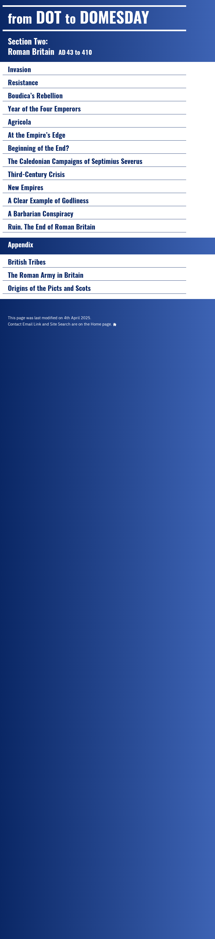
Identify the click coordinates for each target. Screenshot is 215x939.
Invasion (19, 69)
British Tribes (27, 261)
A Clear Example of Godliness (48, 200)
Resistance (23, 82)
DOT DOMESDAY (78, 17)
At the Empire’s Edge (36, 135)
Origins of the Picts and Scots (49, 288)
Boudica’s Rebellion (35, 95)
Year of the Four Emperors (44, 108)
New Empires (25, 187)
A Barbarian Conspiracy (40, 213)
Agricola (19, 121)
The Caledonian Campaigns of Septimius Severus (75, 161)
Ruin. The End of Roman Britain (51, 226)
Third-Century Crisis (36, 174)
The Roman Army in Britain (45, 275)
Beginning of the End (38, 148)
